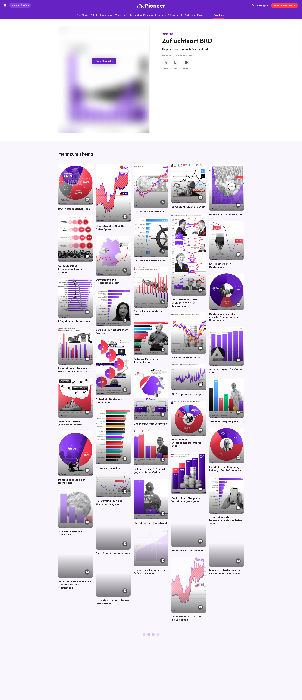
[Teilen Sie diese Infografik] (165, 62)
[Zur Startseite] (151, 5)
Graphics (167, 33)
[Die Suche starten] (252, 5)
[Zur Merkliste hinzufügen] (175, 62)
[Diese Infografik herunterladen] (186, 62)
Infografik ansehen (104, 61)
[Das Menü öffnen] (5, 5)
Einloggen (262, 5)
